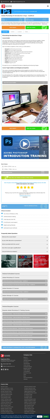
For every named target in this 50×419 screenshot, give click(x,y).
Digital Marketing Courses (29, 391)
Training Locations (27, 360)
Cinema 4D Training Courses (7, 402)
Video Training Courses (29, 405)
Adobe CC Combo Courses (30, 402)
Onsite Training (27, 369)
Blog (25, 376)
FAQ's (25, 374)
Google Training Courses (6, 400)
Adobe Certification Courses (7, 388)
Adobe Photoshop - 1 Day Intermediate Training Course (16, 321)
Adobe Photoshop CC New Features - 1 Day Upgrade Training (17, 339)
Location (20, 31)
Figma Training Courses (6, 405)
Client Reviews (27, 363)
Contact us (26, 358)
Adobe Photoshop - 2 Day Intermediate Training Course (16, 324)
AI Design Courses (28, 397)
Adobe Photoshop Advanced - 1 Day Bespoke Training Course (18, 328)
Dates (26, 31)
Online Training (27, 365)
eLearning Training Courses (30, 399)
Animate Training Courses (6, 391)
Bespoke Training (27, 368)
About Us (25, 357)
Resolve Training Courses (6, 403)
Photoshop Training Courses (7, 411)
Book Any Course (27, 372)
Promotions (26, 361)
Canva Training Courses (6, 397)
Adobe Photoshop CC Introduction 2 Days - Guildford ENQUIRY (19, 347)
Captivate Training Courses (6, 394)
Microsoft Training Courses (29, 403)
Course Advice (27, 371)
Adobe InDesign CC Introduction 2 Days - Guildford (15, 299)
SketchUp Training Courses (30, 386)
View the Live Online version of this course (21, 177)
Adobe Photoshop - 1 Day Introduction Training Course (16, 313)
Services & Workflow (28, 377)
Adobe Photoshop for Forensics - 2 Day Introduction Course (17, 335)
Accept (45, 416)
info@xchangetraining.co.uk (18, 1)
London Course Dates (29, 410)
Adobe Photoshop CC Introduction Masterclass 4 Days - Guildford (19, 284)
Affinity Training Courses (6, 395)
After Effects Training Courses (7, 389)
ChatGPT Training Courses (6, 399)
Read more (44, 23)
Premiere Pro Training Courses (7, 413)
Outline (12, 31)
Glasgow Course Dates (29, 413)
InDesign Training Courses (6, 410)
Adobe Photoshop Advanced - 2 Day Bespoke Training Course (18, 332)
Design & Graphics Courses (30, 400)
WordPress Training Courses (30, 389)
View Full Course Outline (10, 82)
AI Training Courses (28, 394)
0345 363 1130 (5, 1)
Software (25, 379)
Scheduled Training (28, 366)
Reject (39, 416)
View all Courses (4, 386)
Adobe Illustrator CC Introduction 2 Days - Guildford (15, 291)
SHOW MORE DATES (7, 172)
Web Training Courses (28, 406)
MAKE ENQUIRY (13, 27)
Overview (5, 31)
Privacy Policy (29, 417)
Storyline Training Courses (29, 388)
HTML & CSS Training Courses (7, 406)
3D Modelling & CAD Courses (30, 392)
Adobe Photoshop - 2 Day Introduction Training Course (16, 317)
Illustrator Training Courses (6, 408)
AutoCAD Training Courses (6, 392)
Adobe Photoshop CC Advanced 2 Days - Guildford (15, 281)
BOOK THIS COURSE (31, 27)
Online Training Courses (29, 408)
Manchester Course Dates (29, 411)
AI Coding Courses (28, 395)
